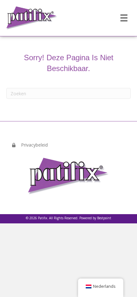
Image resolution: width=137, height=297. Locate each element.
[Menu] (124, 18)
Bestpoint (104, 218)
